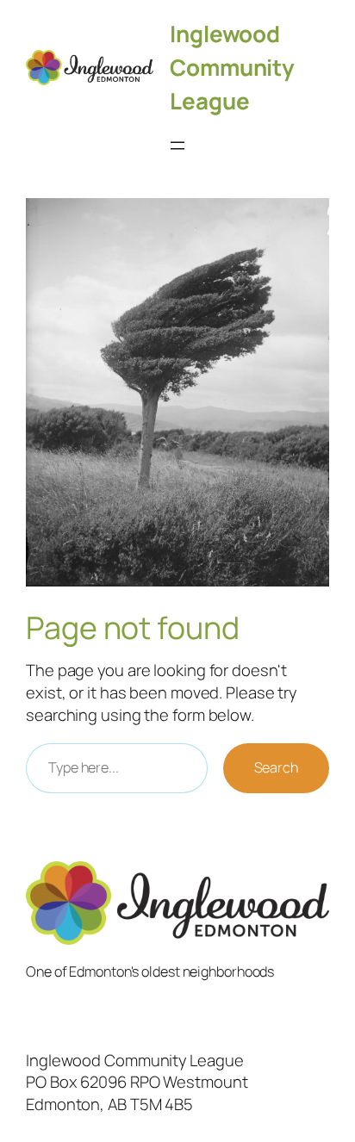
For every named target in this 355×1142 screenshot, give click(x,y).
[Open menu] (177, 145)
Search (276, 767)
